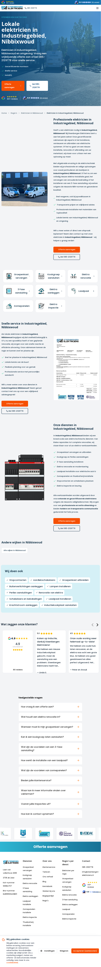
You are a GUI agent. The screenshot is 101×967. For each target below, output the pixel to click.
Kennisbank (47, 886)
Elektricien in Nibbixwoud (32, 113)
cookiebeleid (12, 962)
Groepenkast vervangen (28, 869)
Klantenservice (49, 867)
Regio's (14, 113)
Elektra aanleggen (30, 896)
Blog (44, 881)
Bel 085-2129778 (36, 86)
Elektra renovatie (30, 883)
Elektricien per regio (68, 872)
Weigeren (64, 951)
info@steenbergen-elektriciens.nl (90, 873)
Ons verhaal (48, 876)
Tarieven (46, 872)
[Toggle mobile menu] (97, 8)
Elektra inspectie (30, 917)
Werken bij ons (49, 891)
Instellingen (49, 951)
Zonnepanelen (68, 914)
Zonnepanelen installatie (29, 911)
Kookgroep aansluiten (27, 877)
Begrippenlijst (48, 896)
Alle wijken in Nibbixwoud (15, 550)
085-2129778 (87, 867)
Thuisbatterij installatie (28, 924)
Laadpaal (66, 909)
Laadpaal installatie (27, 903)
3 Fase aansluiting (70, 899)
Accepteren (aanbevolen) (85, 951)
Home (4, 113)
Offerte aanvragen (9, 86)
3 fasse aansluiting (27, 890)
